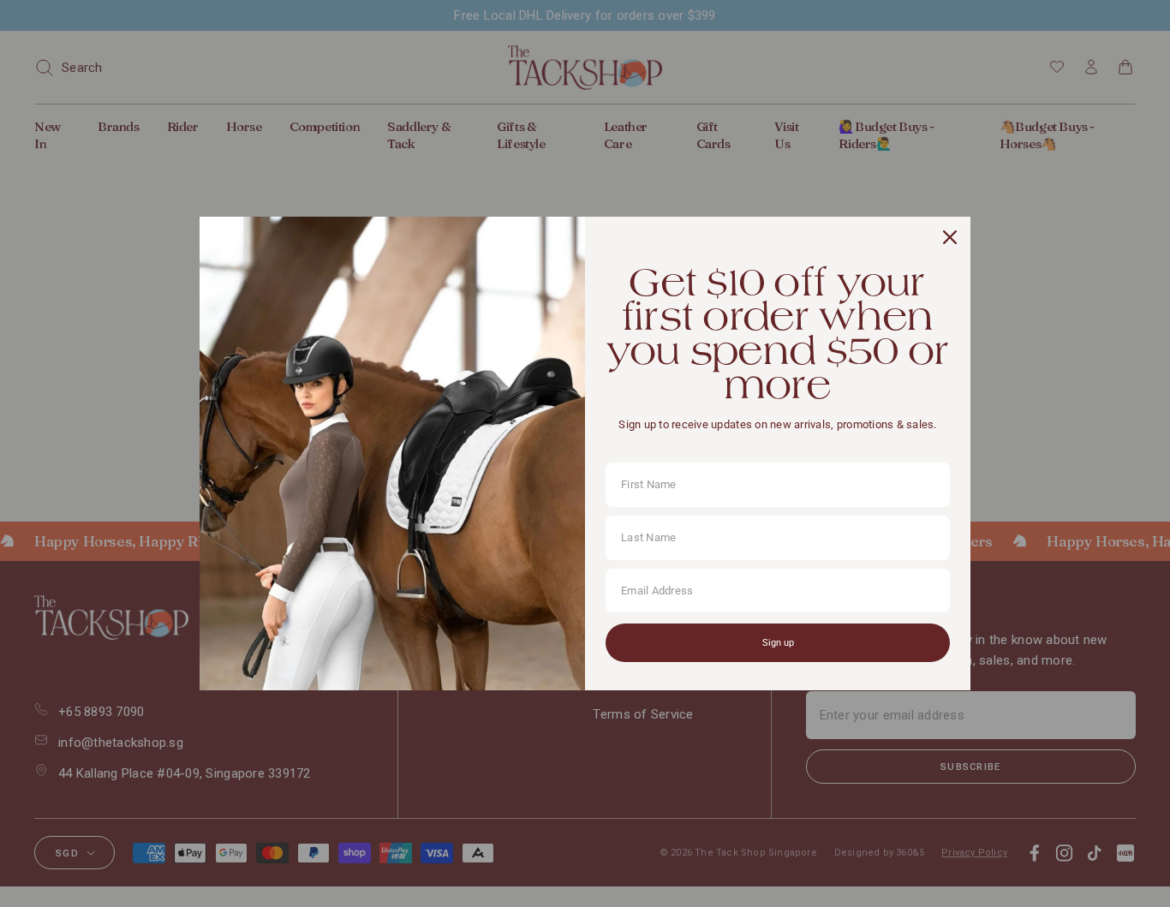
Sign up (778, 642)
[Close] (949, 237)
